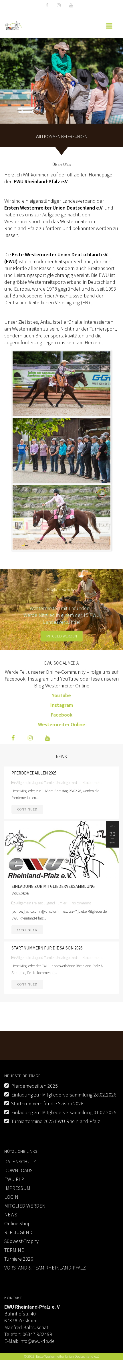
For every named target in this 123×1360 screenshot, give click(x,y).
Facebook (61, 714)
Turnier (49, 782)
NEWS (10, 1214)
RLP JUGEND (18, 1232)
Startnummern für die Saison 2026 (47, 1103)
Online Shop (17, 1223)
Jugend (37, 782)
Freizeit (37, 903)
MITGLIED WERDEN (24, 1205)
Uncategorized (66, 782)
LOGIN (11, 1197)
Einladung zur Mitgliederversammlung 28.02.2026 (63, 1094)
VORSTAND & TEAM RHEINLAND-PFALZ (45, 1267)
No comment (92, 782)
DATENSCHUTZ (20, 1161)
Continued (27, 809)
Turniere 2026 (18, 1259)
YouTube (61, 695)
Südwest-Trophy (21, 1241)
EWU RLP (14, 1179)
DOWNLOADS (18, 1170)
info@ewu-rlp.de (37, 1341)
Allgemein (23, 782)
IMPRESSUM (17, 1188)
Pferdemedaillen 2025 (34, 1086)
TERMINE (14, 1250)
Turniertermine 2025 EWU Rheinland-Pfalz (55, 1121)
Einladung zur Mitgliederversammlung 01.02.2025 (63, 1112)
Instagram (61, 705)
